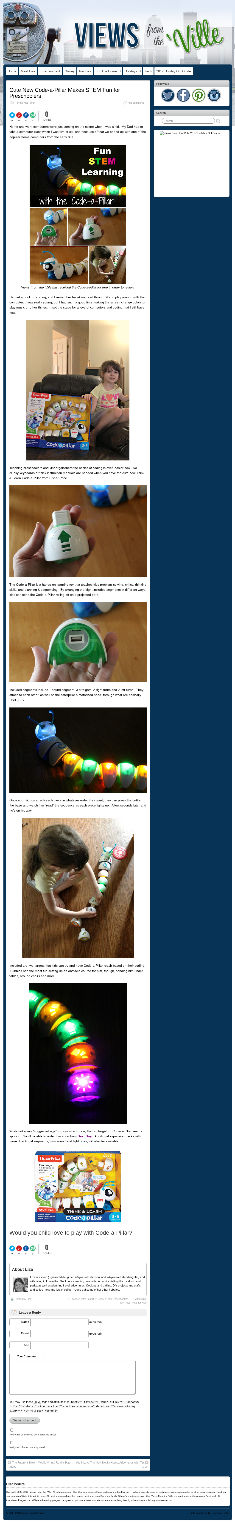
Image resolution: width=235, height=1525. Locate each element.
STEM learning (138, 1299)
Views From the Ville (32, 1513)
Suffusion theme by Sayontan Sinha (209, 1513)
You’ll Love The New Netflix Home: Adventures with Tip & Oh (112, 1464)
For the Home (106, 71)
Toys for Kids (139, 1302)
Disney (70, 71)
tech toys (125, 1302)
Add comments (136, 102)
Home (12, 71)
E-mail (25, 1333)
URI (26, 1345)
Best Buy (85, 1136)
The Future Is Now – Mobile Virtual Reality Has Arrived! (39, 1464)
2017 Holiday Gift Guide (173, 71)
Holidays (131, 71)
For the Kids (21, 102)
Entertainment (50, 71)
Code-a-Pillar (105, 1299)
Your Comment (26, 1356)
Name (25, 1322)
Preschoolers (120, 1299)
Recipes (85, 71)
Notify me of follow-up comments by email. (32, 1434)
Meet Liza (28, 71)
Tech (148, 71)
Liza (29, 1299)
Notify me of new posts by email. (27, 1447)
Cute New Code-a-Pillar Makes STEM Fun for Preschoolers (64, 93)
